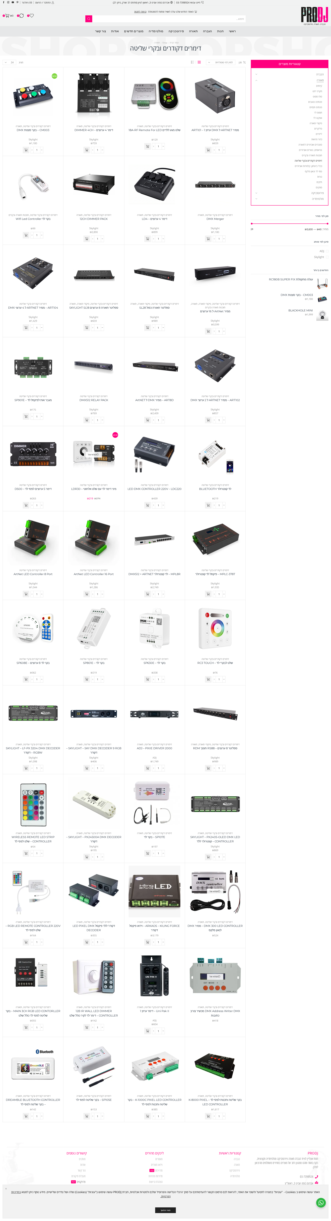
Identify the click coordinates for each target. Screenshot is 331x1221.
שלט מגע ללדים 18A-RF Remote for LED (154, 130)
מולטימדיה (156, 31)
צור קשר (100, 31)
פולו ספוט (317, 96)
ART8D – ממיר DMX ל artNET (154, 400)
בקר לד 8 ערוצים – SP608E (33, 663)
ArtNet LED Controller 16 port (94, 574)
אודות (115, 31)
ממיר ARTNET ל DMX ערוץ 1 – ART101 (215, 130)
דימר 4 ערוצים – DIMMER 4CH (93, 130)
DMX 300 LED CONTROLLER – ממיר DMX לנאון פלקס (215, 928)
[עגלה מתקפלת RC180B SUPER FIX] (322, 284)
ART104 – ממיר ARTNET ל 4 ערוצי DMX (33, 307)
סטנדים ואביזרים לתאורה (310, 144)
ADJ (155, 757)
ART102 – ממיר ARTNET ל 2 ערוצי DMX (215, 400)
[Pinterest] (17, 2)
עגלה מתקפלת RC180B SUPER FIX (291, 279)
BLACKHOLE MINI (300, 310)
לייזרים (319, 134)
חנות (220, 31)
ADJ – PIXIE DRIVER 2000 (154, 748)
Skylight (215, 139)
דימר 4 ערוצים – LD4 (154, 219)
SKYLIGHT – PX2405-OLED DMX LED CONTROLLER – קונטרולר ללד (215, 839)
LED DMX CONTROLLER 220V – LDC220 (155, 489)
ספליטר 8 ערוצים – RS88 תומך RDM (215, 748)
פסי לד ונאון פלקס (313, 171)
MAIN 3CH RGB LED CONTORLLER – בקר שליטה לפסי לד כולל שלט (33, 1013)
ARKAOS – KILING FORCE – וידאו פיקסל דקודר (154, 928)
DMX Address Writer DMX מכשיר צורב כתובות (215, 1013)
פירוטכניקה (176, 31)
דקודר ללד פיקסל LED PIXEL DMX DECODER (94, 928)
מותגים (82, 1159)
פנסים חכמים (315, 107)
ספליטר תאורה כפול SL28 (154, 307)
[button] (208, 150)
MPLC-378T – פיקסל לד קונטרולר (215, 574)
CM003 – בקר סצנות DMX (33, 130)
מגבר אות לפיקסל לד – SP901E (33, 400)
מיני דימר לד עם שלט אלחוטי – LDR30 (93, 489)
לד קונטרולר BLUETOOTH (215, 489)
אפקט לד (317, 117)
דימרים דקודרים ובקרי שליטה (215, 126)
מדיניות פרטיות (156, 1176)
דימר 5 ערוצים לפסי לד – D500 (33, 489)
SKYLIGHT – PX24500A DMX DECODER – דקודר (93, 839)
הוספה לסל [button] (219, 97)
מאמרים (159, 1159)
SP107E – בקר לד (154, 837)
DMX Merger (215, 219)
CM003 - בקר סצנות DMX (297, 295)
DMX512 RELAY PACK (93, 400)
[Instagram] (8, 2)
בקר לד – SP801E (93, 663)
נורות (319, 176)
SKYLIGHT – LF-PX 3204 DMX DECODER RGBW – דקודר (33, 750)
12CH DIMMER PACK (94, 219)
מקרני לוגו (317, 91)
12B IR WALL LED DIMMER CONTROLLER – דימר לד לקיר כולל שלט (93, 1013)
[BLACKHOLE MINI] (322, 315)
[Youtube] (13, 2)
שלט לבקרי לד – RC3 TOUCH (215, 663)
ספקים (319, 187)
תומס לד (318, 112)
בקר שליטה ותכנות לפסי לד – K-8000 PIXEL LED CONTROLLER (215, 1102)
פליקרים (318, 128)
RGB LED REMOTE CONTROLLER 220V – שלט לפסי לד (33, 928)
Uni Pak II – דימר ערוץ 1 (154, 1011)
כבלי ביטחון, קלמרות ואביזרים (308, 166)
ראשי (232, 31)
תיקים (319, 182)
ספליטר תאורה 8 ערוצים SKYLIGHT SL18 (93, 307)
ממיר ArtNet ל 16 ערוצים (215, 311)
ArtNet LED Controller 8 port (33, 574)
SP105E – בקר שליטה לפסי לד (94, 1100)
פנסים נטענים (315, 101)
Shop (164, 42)
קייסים (319, 85)
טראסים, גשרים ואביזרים (310, 150)
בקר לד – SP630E (155, 663)
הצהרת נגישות (156, 1182)
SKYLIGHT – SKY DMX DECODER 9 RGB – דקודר (93, 750)
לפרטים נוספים (140, 11)
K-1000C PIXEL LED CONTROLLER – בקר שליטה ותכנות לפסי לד (155, 1102)
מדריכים (159, 1170)
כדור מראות (316, 139)
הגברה (207, 31)
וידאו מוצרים (157, 1165)
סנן (240, 62)
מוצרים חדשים (134, 31)
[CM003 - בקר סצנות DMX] (322, 299)
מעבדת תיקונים (78, 1176)
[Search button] (88, 18)
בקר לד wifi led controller (33, 219)
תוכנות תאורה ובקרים (19, 215)
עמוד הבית (174, 42)
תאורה (193, 31)
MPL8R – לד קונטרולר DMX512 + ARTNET (154, 574)
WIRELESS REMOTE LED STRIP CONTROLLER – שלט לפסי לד (33, 839)
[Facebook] (4, 2)
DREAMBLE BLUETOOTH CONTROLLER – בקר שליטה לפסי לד (33, 1102)
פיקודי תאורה (205, 303)
